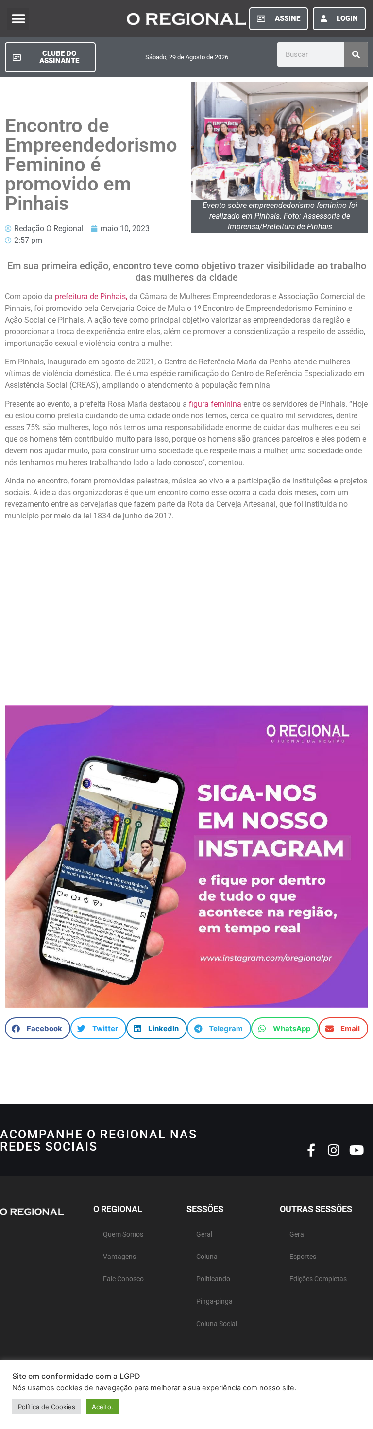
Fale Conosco (123, 1279)
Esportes (302, 1257)
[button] (18, 19)
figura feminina (215, 404)
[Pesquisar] (356, 54)
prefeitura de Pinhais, (90, 296)
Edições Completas (318, 1279)
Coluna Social (216, 1324)
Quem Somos (123, 1234)
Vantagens (119, 1257)
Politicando (213, 1279)
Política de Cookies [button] (46, 1407)
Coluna (207, 1257)
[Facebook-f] (311, 1149)
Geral (204, 1234)
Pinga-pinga (214, 1301)
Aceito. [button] (102, 1407)
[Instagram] (333, 1149)
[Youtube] (356, 1149)
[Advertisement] (186, 609)
